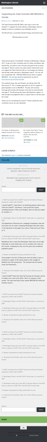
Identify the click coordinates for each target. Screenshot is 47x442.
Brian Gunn (7, 21)
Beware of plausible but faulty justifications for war (19, 254)
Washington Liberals (9, 3)
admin (28, 142)
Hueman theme (33, 435)
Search (4, 186)
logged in (14, 155)
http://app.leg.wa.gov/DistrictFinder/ (13, 79)
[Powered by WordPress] (16, 435)
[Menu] (44, 2)
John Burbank (9, 138)
